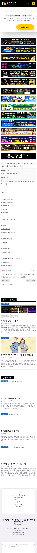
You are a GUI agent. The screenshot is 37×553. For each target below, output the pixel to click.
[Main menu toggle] (33, 3)
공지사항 (18, 506)
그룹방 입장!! (25, 27)
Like (3, 270)
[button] (29, 3)
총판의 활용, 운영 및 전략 (10, 431)
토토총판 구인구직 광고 (9, 321)
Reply (7, 280)
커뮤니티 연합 (18, 504)
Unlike (8, 270)
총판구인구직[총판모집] (18, 495)
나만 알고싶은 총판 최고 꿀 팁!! (12, 398)
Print (33, 270)
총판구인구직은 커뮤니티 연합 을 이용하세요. (17, 355)
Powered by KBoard (7, 284)
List (3, 280)
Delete (33, 280)
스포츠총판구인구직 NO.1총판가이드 (14, 464)
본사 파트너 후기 (18, 497)
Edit (28, 280)
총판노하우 (18, 502)
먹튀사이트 (18, 499)
